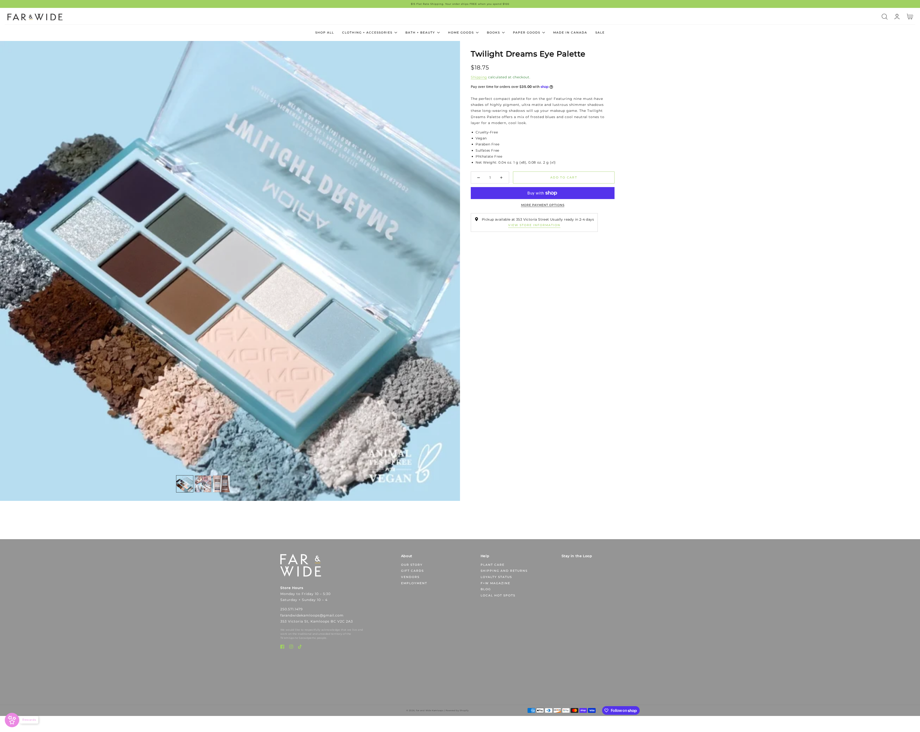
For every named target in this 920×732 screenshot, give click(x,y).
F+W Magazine (495, 583)
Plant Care (493, 564)
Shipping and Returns (504, 570)
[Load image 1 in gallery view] (184, 483)
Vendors (410, 577)
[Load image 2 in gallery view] (203, 483)
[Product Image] (230, 271)
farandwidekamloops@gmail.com (312, 615)
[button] (884, 16)
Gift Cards (412, 570)
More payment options (542, 205)
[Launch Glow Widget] (12, 720)
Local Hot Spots (498, 595)
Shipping (479, 77)
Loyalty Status (496, 577)
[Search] (884, 17)
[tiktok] (300, 648)
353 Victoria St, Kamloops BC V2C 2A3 (316, 621)
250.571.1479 (291, 609)
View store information (534, 225)
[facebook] (282, 648)
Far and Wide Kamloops (429, 710)
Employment (414, 583)
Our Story (412, 564)
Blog (486, 589)
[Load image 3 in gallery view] (221, 483)
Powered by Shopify (457, 710)
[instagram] (291, 648)
